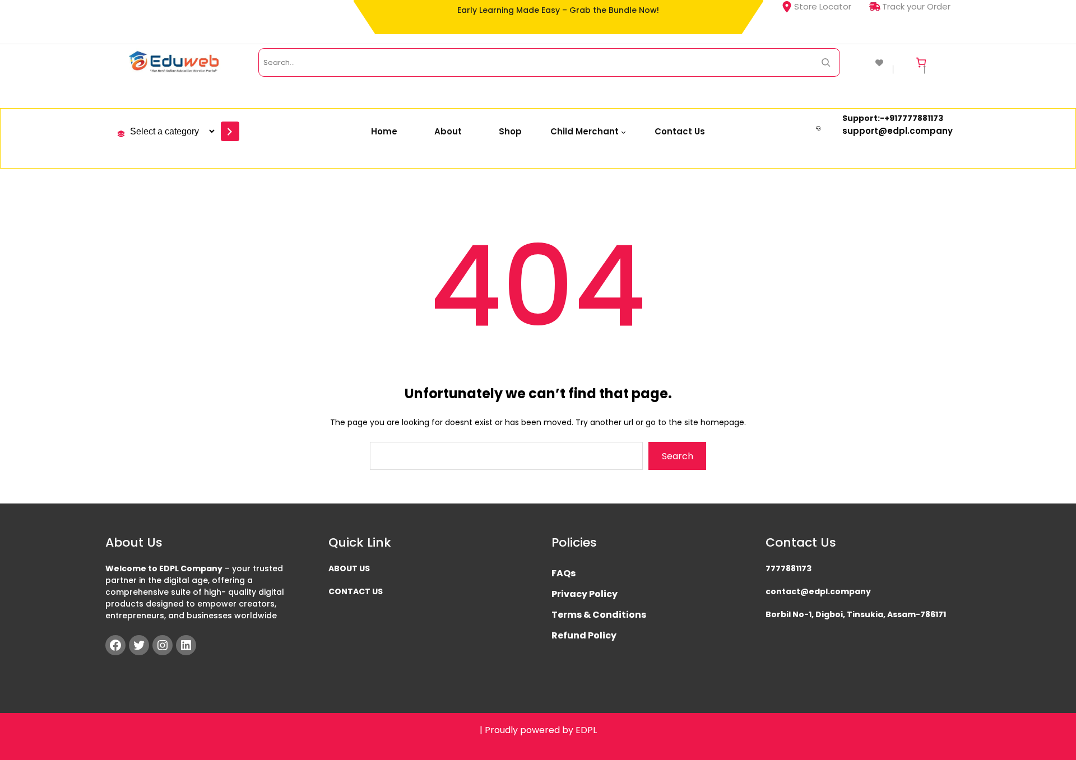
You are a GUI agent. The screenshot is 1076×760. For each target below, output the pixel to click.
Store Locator (822, 6)
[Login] (944, 62)
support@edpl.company (897, 131)
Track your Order (916, 6)
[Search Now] (825, 62)
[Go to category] (230, 131)
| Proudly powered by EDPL (538, 730)
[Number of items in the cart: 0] (921, 62)
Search (677, 456)
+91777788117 (911, 118)
